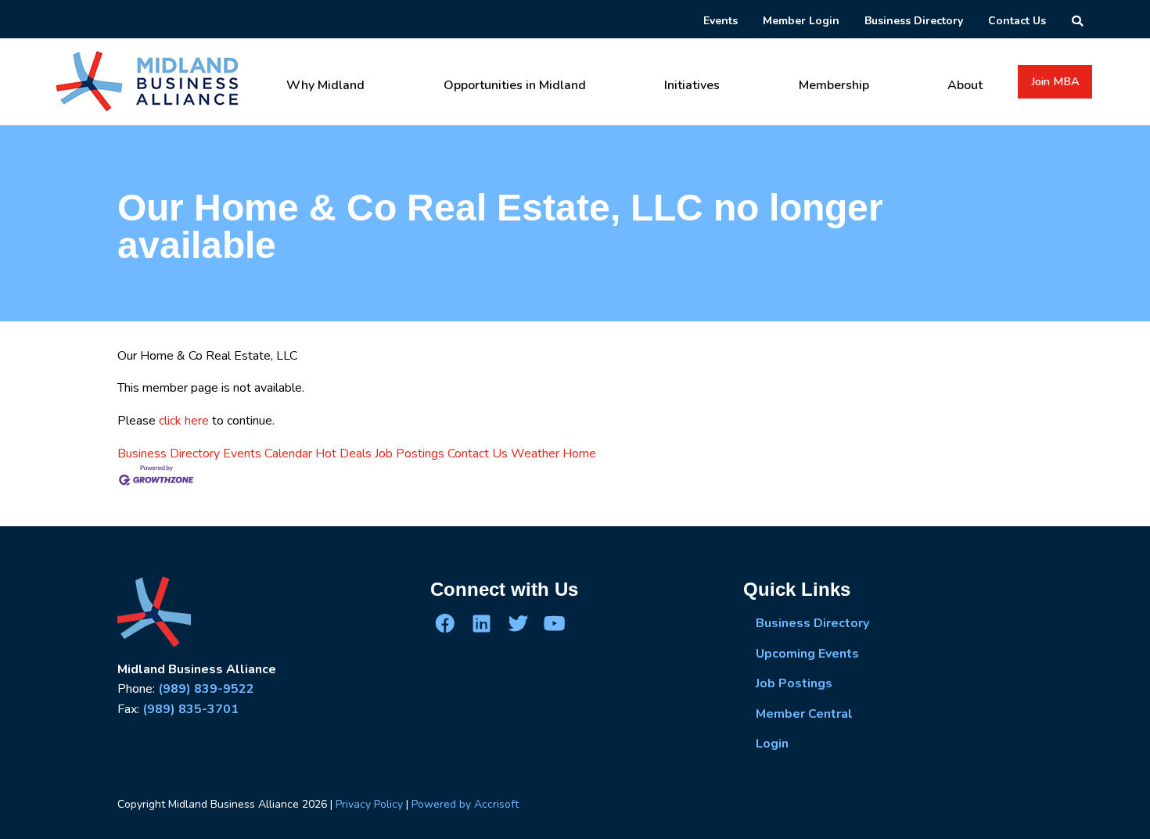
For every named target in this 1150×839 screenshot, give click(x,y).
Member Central (804, 713)
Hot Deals (343, 453)
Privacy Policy (369, 804)
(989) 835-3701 (190, 709)
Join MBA (1055, 81)
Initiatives (692, 85)
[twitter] (518, 623)
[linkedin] (481, 623)
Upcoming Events (807, 653)
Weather (535, 453)
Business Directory (168, 453)
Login (772, 743)
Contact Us (477, 453)
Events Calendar (267, 453)
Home (579, 453)
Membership (834, 85)
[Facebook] (445, 623)
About (965, 85)
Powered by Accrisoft (465, 804)
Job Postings (409, 453)
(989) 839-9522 (206, 688)
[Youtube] (554, 623)
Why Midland (325, 85)
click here (184, 420)
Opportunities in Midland (515, 85)
